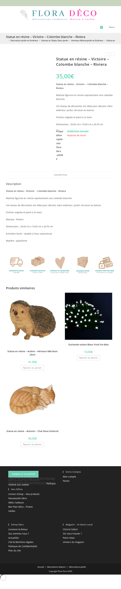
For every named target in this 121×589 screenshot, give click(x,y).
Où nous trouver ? (72, 533)
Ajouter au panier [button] (32, 367)
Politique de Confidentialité (22, 546)
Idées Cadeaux (16, 502)
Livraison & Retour (18, 529)
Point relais (69, 537)
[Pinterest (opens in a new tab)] (59, 2)
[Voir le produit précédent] (107, 54)
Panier (66, 480)
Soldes (11, 510)
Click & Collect (70, 529)
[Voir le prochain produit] (113, 54)
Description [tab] (60, 175)
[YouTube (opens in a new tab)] (66, 2)
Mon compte (69, 476)
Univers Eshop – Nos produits (24, 494)
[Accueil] (7, 40)
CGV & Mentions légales (20, 542)
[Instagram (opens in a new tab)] (63, 2)
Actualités (13, 537)
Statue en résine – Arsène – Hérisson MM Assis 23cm (32, 353)
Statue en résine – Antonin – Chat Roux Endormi (32, 431)
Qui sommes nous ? (18, 533)
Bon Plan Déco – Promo (20, 506)
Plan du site (14, 550)
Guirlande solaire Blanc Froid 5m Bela (88, 344)
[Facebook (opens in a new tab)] (55, 2)
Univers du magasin (73, 542)
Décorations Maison (56, 566)
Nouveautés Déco (17, 498)
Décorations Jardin (77, 566)
